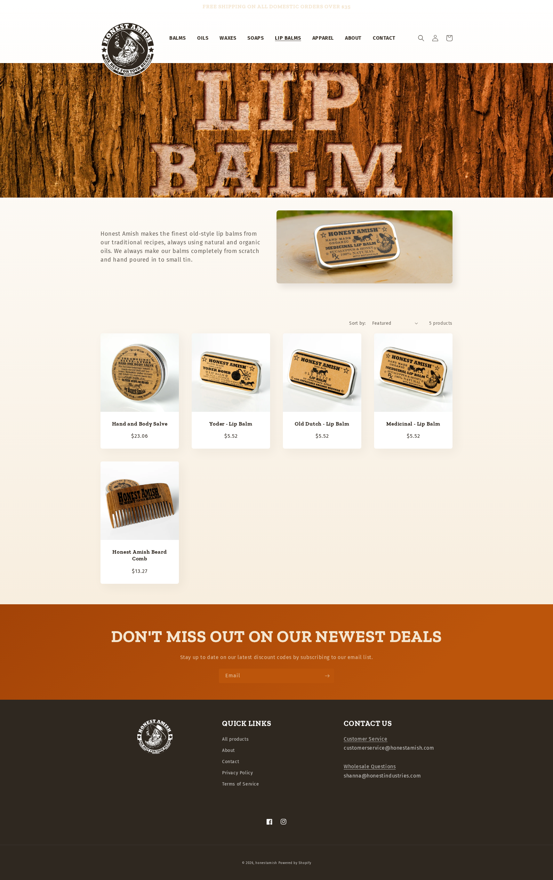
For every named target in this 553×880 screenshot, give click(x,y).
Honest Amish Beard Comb (139, 555)
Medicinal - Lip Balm (413, 423)
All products (235, 739)
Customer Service (366, 739)
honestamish (266, 863)
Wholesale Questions (370, 766)
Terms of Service (240, 784)
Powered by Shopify (294, 863)
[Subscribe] (327, 676)
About (228, 750)
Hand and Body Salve (140, 423)
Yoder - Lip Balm (230, 423)
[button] (421, 38)
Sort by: (357, 323)
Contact (230, 761)
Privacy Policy (237, 773)
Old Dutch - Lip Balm (322, 423)
